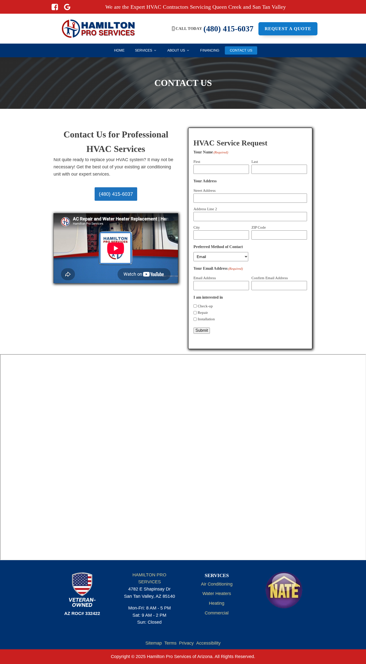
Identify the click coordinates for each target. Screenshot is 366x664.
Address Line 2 (205, 209)
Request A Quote (288, 28)
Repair (203, 313)
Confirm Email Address (269, 278)
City (196, 227)
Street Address (204, 191)
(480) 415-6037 (116, 194)
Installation (206, 319)
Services (143, 50)
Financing (209, 50)
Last (254, 162)
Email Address (204, 278)
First (196, 162)
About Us (176, 50)
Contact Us (241, 50)
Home (119, 50)
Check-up (205, 306)
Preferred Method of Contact (218, 247)
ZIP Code (258, 227)
